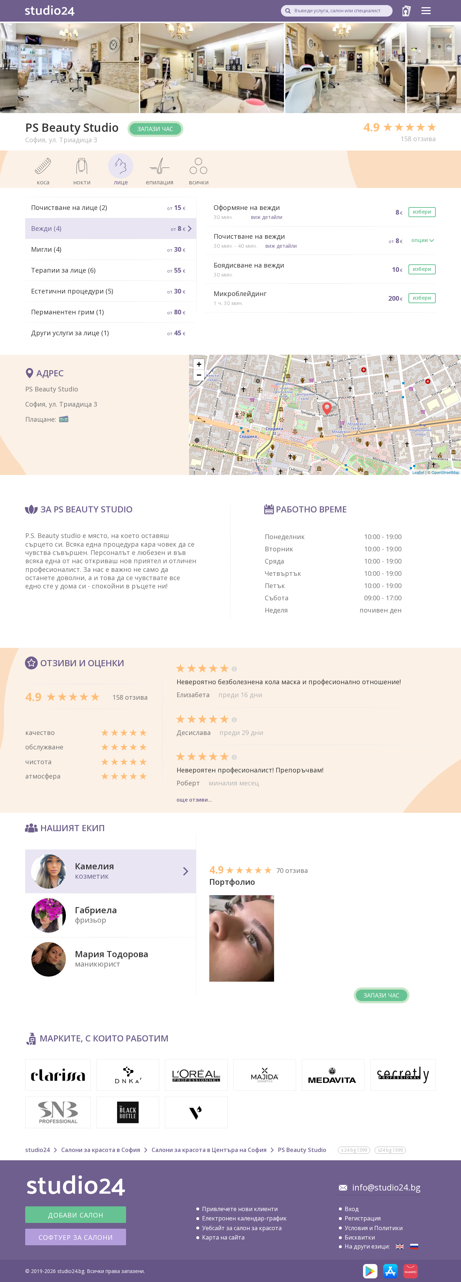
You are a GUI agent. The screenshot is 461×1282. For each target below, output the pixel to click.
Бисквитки (360, 1237)
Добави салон (75, 1215)
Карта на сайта (223, 1237)
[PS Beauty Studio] (399, 1246)
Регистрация (363, 1218)
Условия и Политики (374, 1228)
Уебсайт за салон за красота (242, 1228)
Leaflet (418, 472)
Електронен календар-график (244, 1218)
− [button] (199, 375)
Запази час (155, 129)
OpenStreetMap (445, 472)
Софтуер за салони (76, 1237)
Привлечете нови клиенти (240, 1209)
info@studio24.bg (386, 1187)
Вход (352, 1209)
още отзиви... (194, 799)
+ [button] (199, 364)
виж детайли (266, 217)
